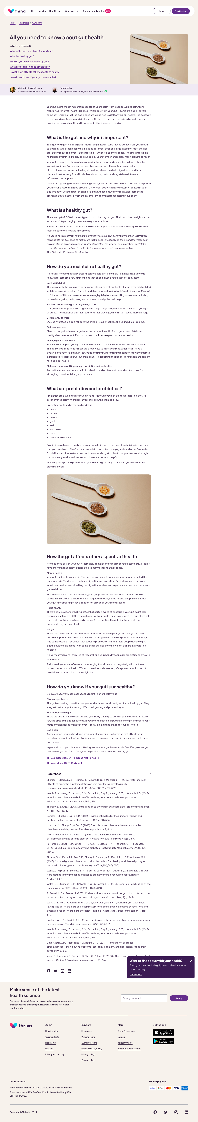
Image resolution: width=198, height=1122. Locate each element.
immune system (61, 187)
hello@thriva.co (125, 1042)
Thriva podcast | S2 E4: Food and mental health (73, 757)
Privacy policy (88, 1054)
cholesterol (64, 615)
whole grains (60, 299)
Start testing (181, 11)
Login (161, 11)
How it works (38, 10)
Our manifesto (52, 1037)
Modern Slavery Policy (91, 1048)
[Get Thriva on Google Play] (163, 1041)
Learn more (136, 974)
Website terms (88, 1037)
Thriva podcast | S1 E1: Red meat (64, 763)
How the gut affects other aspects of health (34, 71)
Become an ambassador (129, 1048)
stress (129, 585)
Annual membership (94, 10)
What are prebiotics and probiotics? (30, 66)
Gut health (37, 22)
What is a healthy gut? (22, 56)
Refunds (49, 1048)
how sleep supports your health (115, 335)
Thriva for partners (126, 1031)
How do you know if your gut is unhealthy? (33, 77)
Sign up (179, 998)
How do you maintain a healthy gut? (29, 61)
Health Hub (55, 10)
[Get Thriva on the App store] (163, 1032)
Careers (121, 1037)
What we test (72, 10)
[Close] (191, 961)
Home (13, 22)
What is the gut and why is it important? (31, 50)
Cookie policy (88, 1060)
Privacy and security (54, 1054)
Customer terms (89, 1042)
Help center (86, 1031)
